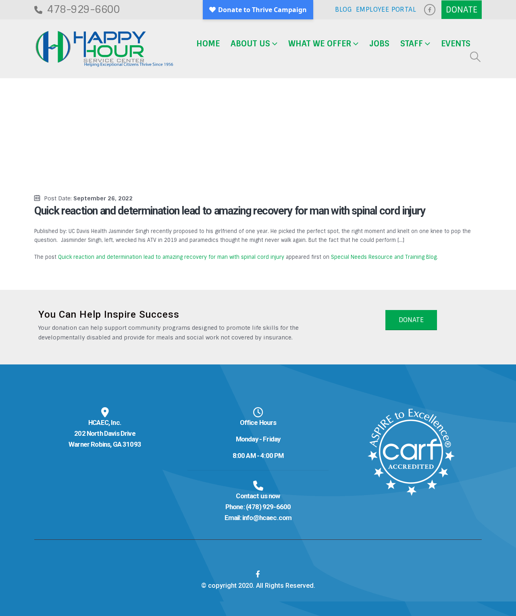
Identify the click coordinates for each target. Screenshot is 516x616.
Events (455, 43)
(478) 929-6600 (268, 507)
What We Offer (319, 43)
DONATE (411, 320)
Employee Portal (386, 9)
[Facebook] (429, 9)
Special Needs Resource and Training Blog (384, 257)
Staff (411, 43)
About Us (250, 43)
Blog (343, 9)
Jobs (379, 43)
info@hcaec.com (266, 518)
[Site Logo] (104, 49)
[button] (475, 57)
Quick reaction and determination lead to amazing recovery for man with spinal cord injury (171, 257)
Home (208, 43)
